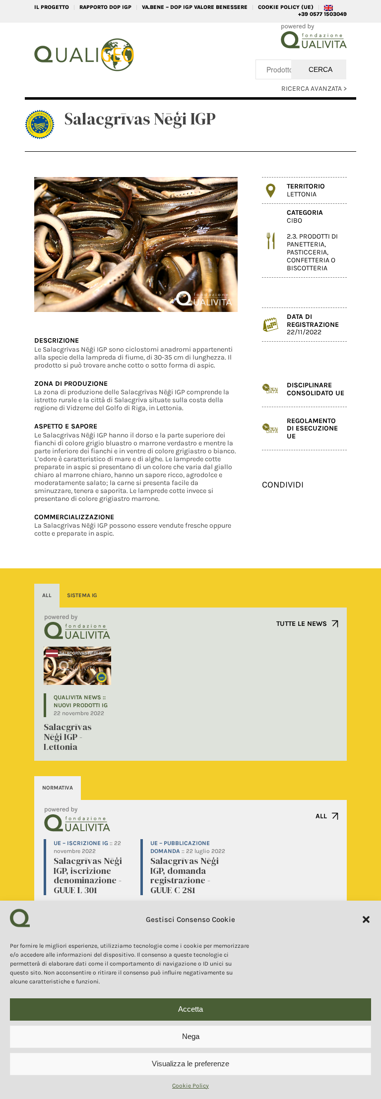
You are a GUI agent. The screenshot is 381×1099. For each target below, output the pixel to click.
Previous (56, 244)
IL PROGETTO (51, 7)
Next (215, 244)
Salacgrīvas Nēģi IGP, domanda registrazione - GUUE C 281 (184, 875)
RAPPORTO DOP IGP (105, 7)
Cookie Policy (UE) (286, 7)
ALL (321, 816)
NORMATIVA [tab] (57, 788)
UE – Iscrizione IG (81, 843)
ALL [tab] (47, 595)
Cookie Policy (190, 1085)
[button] (366, 919)
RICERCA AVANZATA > (314, 88)
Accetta (190, 1009)
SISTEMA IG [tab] (82, 595)
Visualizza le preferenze (190, 1063)
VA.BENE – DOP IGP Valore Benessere (195, 7)
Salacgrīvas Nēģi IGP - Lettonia (68, 737)
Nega (190, 1036)
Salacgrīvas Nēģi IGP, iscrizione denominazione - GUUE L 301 (88, 875)
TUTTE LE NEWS (301, 623)
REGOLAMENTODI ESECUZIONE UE (312, 428)
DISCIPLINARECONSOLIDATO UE (315, 389)
